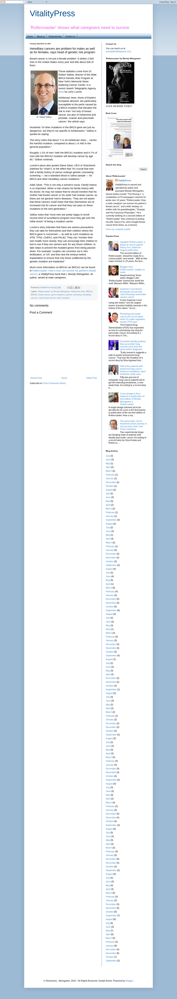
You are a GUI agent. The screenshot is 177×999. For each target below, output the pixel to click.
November (111, 557)
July (108, 456)
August (109, 490)
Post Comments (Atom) (54, 383)
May (108, 463)
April (108, 467)
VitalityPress (52, 13)
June (108, 459)
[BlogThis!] (71, 287)
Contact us (70, 36)
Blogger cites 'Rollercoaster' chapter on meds (132, 269)
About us (41, 36)
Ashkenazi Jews (78, 291)
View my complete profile (118, 229)
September (111, 520)
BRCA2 (34, 295)
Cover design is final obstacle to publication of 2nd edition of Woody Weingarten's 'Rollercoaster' (132, 398)
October (110, 486)
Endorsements (55, 36)
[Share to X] (73, 287)
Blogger (129, 981)
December (111, 482)
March (109, 471)
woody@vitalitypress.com (118, 51)
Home (30, 36)
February (110, 475)
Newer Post (36, 378)
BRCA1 (89, 291)
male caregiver (63, 298)
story (61, 91)
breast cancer (44, 295)
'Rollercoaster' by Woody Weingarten (54, 291)
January (110, 478)
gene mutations (58, 295)
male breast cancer (47, 298)
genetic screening (73, 295)
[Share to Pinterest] (79, 287)
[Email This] (68, 287)
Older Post (91, 378)
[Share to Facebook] (76, 287)
